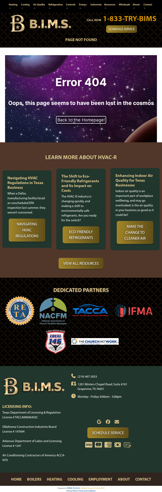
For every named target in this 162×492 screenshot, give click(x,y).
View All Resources (81, 263)
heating (54, 479)
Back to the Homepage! (81, 119)
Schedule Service (122, 29)
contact (143, 479)
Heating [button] (13, 4)
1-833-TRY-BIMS (129, 18)
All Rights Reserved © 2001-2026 (92, 488)
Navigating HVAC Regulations (27, 230)
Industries (96, 4)
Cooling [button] (25, 4)
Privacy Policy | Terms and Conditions (81, 491)
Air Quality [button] (39, 4)
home (16, 479)
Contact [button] (147, 4)
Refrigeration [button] (55, 4)
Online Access (73, 488)
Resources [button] (109, 4)
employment (100, 479)
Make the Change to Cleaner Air (135, 232)
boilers (34, 479)
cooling (75, 479)
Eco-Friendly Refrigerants (81, 234)
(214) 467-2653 (87, 376)
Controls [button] (70, 4)
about (124, 479)
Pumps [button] (83, 4)
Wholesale (124, 4)
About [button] (136, 4)
